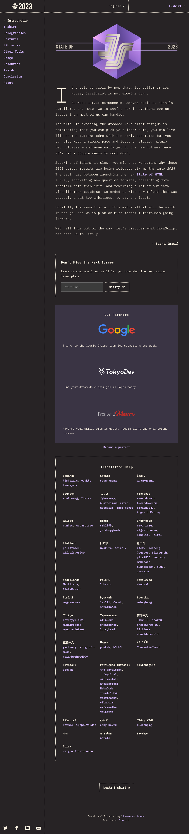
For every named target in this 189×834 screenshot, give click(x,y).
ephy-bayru (108, 725)
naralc (105, 738)
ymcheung (69, 647)
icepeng (154, 548)
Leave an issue (133, 816)
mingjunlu (87, 647)
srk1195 (106, 525)
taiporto (106, 712)
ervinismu (144, 525)
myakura (106, 548)
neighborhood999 (75, 656)
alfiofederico (74, 552)
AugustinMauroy (148, 512)
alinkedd (106, 620)
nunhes (68, 525)
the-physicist (111, 669)
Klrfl (158, 535)
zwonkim (143, 571)
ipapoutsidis (86, 725)
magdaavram (71, 602)
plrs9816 (143, 557)
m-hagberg (144, 602)
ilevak (68, 669)
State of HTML (150, 174)
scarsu (157, 620)
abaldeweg (70, 498)
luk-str (106, 584)
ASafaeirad (108, 503)
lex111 (105, 602)
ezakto (86, 480)
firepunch (159, 552)
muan (66, 652)
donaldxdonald (148, 634)
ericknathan (109, 707)
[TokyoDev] (117, 372)
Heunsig (159, 557)
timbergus (70, 480)
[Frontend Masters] (117, 413)
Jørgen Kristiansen (78, 751)
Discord (124, 820)
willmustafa (109, 679)
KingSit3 (143, 535)
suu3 (160, 566)
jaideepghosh (110, 530)
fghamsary (107, 498)
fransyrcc (70, 485)
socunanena (108, 480)
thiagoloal (108, 674)
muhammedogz (72, 624)
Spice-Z (121, 548)
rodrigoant (108, 698)
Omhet (117, 602)
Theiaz (86, 498)
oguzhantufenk (74, 629)
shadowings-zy (148, 624)
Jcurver (143, 552)
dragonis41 (145, 507)
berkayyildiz (73, 620)
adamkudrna (145, 480)
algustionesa (147, 530)
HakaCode (106, 688)
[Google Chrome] (117, 330)
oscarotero (84, 525)
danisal (143, 584)
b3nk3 (117, 647)
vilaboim (106, 702)
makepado (143, 562)
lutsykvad (107, 629)
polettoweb (71, 548)
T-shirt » (116, 787)
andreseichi (109, 683)
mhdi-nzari (125, 507)
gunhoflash (145, 566)
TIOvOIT (143, 620)
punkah (105, 647)
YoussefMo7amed (148, 647)
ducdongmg (144, 725)
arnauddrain (146, 498)
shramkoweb (108, 607)
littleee (143, 629)
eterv (141, 548)
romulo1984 (108, 693)
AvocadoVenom (147, 503)
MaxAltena (70, 584)
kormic (68, 725)
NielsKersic (72, 589)
